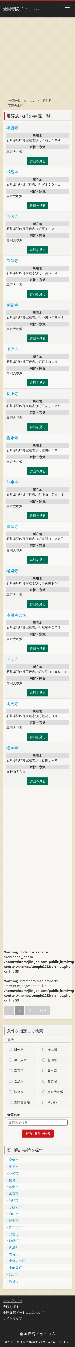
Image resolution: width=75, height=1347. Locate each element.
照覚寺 (12, 305)
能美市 (14, 1220)
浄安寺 (12, 659)
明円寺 (12, 703)
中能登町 (15, 1267)
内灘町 (14, 1247)
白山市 (14, 1214)
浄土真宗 (20, 1060)
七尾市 (14, 1166)
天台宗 (52, 1070)
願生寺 (12, 482)
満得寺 (12, 172)
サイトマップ (12, 1318)
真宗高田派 (22, 1102)
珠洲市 (14, 1187)
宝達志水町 (17, 1261)
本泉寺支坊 (16, 615)
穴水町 (14, 1274)
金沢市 (14, 1160)
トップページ (12, 1301)
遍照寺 (12, 748)
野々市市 (15, 1227)
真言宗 (19, 1070)
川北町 (14, 1234)
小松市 (14, 1173)
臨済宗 (19, 1081)
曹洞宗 (52, 1060)
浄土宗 (52, 1049)
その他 (52, 1102)
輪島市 (14, 1180)
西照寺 (12, 216)
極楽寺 (12, 570)
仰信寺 (12, 260)
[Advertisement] (37, 56)
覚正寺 (12, 393)
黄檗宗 (52, 1081)
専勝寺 (12, 127)
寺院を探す (11, 1307)
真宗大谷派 (55, 1092)
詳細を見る (38, 161)
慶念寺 (12, 526)
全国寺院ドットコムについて (24, 1312)
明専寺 (12, 349)
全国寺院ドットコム (21, 8)
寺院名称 (13, 1115)
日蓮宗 (19, 1049)
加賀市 (14, 1193)
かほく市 (15, 1207)
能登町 (14, 1281)
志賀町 (14, 1254)
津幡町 (14, 1241)
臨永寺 (12, 438)
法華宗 (19, 1092)
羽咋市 (14, 1200)
